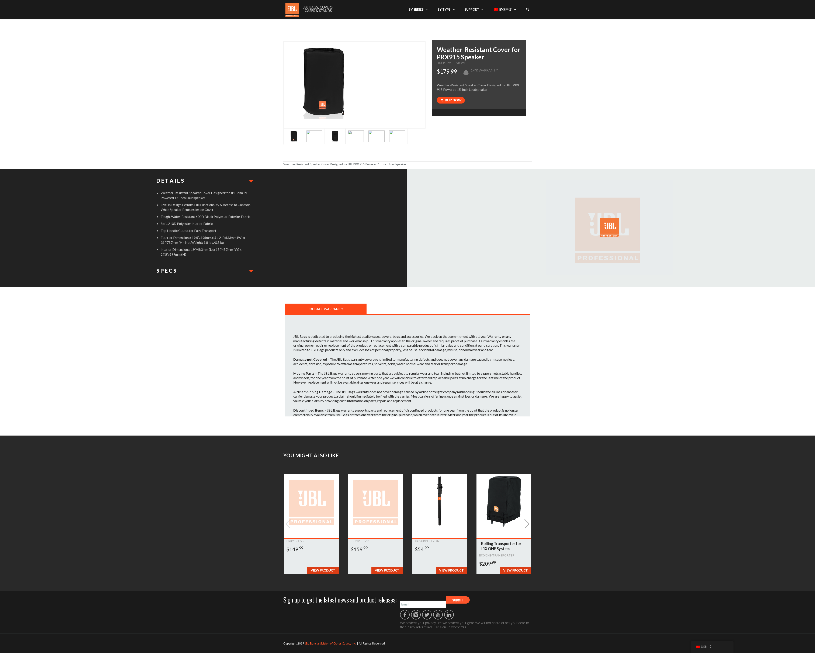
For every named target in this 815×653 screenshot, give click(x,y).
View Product (323, 570)
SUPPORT (472, 9)
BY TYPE (444, 9)
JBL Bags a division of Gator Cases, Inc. (330, 643)
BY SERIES (416, 9)
